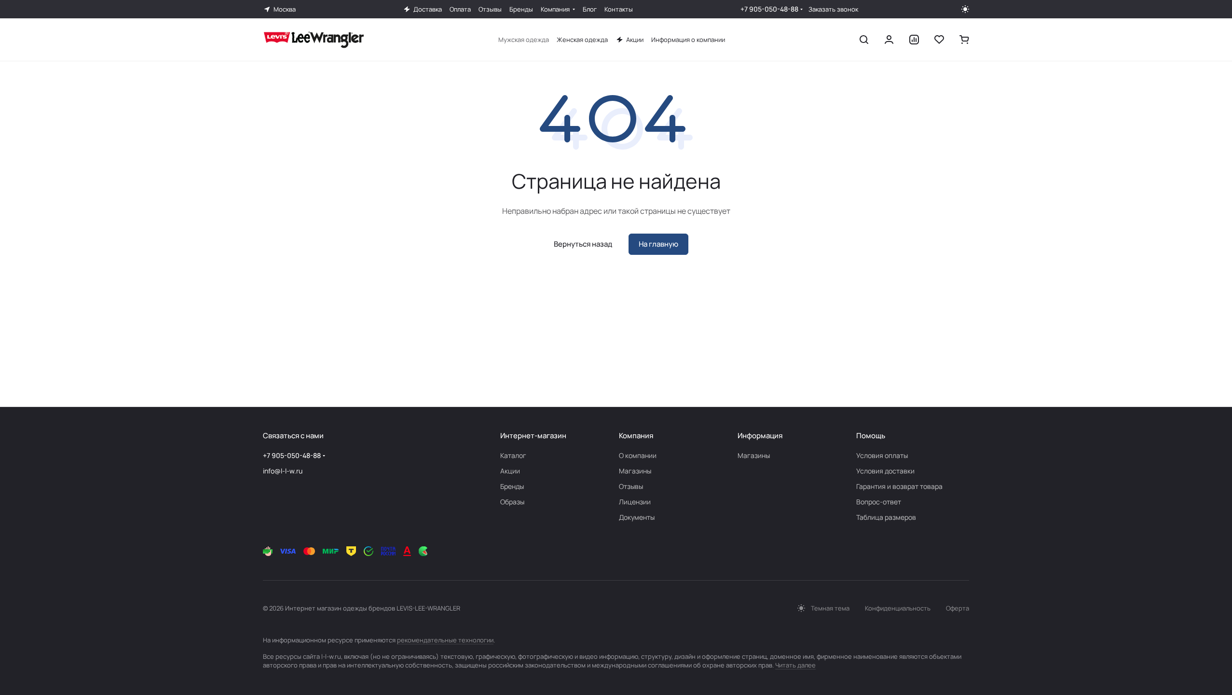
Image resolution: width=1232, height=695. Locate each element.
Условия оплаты (882, 455)
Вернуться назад (583, 244)
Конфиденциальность (898, 608)
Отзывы (631, 486)
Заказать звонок (833, 9)
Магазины (635, 470)
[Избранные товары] (939, 39)
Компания (636, 436)
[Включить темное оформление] (965, 9)
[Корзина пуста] (964, 39)
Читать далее (795, 665)
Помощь (870, 436)
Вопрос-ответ (878, 501)
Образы (512, 501)
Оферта (957, 608)
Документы (637, 517)
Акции (510, 470)
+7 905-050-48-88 (769, 9)
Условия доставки (885, 470)
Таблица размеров (886, 517)
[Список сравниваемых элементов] (914, 39)
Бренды (512, 486)
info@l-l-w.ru (282, 470)
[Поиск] (864, 39)
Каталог (513, 455)
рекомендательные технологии (445, 640)
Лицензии (635, 501)
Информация (760, 436)
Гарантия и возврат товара (899, 486)
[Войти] (889, 39)
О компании (638, 455)
